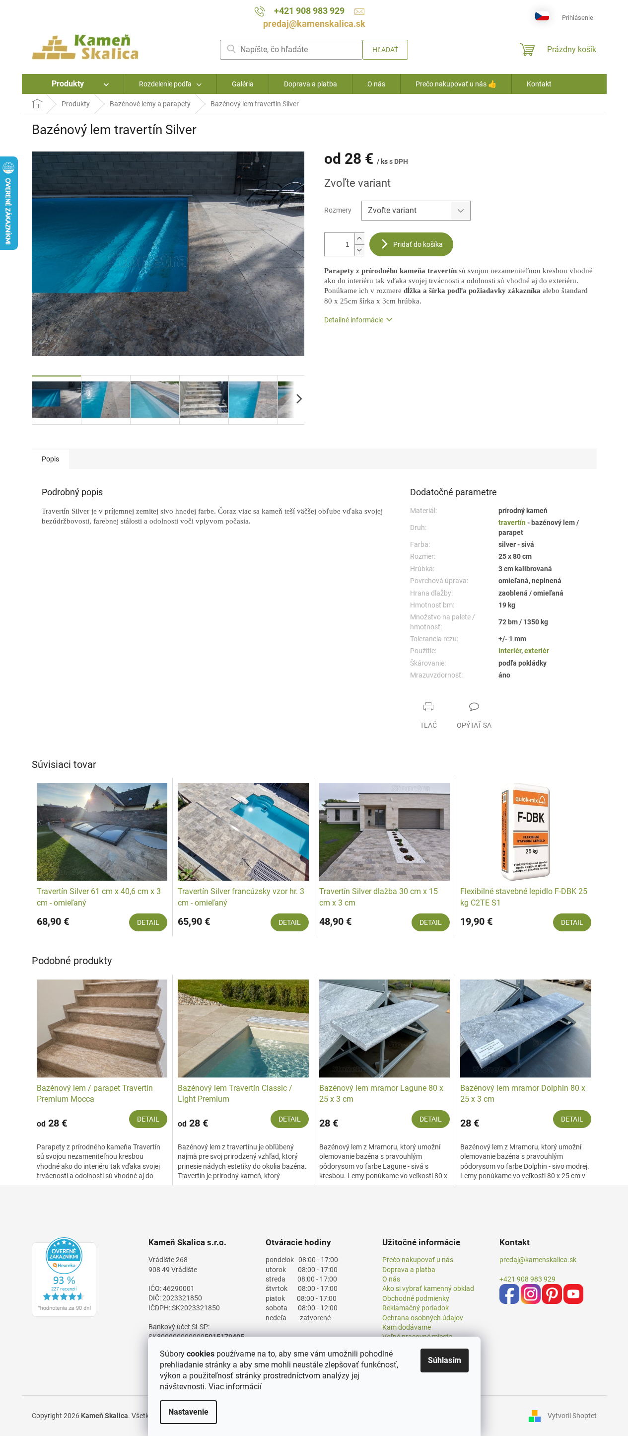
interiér (509, 651)
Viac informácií (235, 1386)
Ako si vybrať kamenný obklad (428, 1288)
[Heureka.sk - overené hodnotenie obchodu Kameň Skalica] (64, 1277)
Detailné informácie (353, 320)
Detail (148, 922)
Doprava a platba (408, 1270)
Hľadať (385, 50)
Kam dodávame (406, 1327)
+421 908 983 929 (527, 1279)
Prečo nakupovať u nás (417, 1260)
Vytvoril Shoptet (572, 1416)
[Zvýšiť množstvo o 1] (359, 238)
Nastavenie (188, 1412)
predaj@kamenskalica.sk (537, 1260)
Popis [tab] (50, 459)
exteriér (536, 651)
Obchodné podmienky (415, 1298)
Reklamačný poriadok (415, 1308)
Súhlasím (444, 1360)
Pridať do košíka (418, 244)
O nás (391, 1279)
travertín (512, 523)
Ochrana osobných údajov (422, 1318)
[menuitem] (73, 84)
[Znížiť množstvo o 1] (359, 250)
